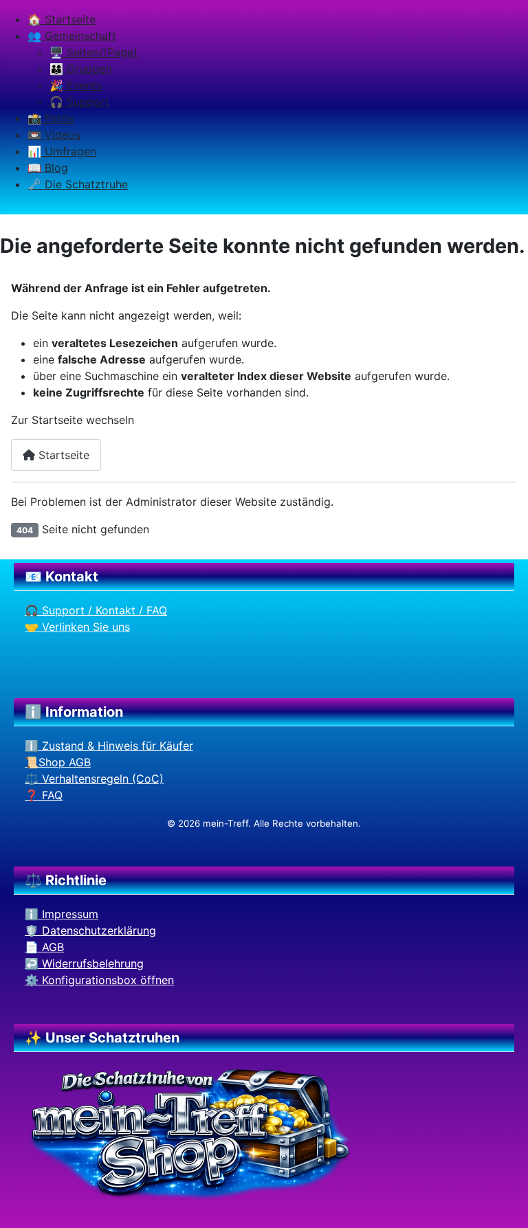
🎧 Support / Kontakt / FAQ (96, 610)
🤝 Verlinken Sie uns (77, 627)
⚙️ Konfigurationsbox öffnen (99, 980)
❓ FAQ (44, 795)
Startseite (62, 455)
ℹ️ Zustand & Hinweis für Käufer (109, 745)
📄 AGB (44, 947)
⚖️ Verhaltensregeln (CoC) (94, 778)
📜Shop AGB (58, 762)
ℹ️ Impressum (61, 914)
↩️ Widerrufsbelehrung (84, 963)
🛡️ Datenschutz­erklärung (90, 930)
